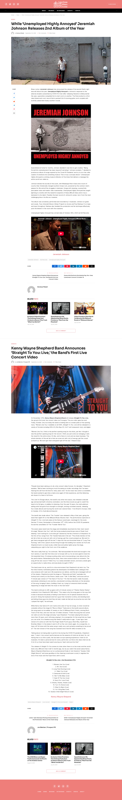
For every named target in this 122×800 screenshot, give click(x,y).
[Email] (14, 113)
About (82, 791)
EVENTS (70, 10)
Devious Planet (20, 33)
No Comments (42, 33)
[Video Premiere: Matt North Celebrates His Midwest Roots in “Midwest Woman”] (84, 308)
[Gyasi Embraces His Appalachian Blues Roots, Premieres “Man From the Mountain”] (61, 308)
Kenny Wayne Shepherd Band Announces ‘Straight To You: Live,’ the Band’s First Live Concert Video (45, 277)
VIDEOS (77, 10)
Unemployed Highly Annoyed (57, 259)
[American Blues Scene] (61, 4)
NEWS (44, 10)
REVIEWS (51, 10)
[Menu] (6, 11)
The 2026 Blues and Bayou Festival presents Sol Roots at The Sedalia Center (37, 759)
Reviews (52, 791)
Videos (75, 791)
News (13, 19)
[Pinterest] (14, 109)
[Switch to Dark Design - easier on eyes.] (114, 10)
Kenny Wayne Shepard (34, 702)
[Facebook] (14, 93)
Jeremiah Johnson (61, 254)
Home (39, 791)
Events (13, 344)
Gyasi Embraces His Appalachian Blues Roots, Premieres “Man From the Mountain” (59, 319)
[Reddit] (14, 101)
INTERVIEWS (61, 10)
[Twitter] (14, 97)
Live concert (46, 702)
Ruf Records (43, 259)
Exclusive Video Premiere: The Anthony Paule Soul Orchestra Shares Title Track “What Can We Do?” (37, 319)
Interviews (60, 791)
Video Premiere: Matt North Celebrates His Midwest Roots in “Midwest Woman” (83, 318)
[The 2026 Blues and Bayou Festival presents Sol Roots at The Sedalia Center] (37, 749)
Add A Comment (61, 330)
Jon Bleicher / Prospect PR (23, 362)
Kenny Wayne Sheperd (61, 697)
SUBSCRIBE (112, 4)
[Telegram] (14, 105)
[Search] (116, 11)
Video (71, 702)
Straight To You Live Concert (59, 702)
